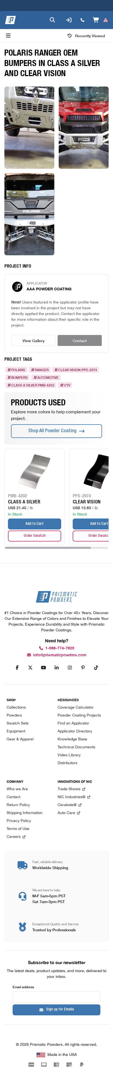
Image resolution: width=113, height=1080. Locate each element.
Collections (16, 708)
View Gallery (33, 340)
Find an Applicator (73, 723)
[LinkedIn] (56, 667)
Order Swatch (35, 536)
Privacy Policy (19, 821)
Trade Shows (69, 789)
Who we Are (17, 789)
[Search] (52, 20)
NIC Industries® (71, 797)
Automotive (48, 377)
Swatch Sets (18, 723)
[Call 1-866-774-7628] (82, 20)
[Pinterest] (82, 667)
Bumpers (19, 377)
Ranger (42, 370)
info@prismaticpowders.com (59, 655)
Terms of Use (18, 829)
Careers (14, 837)
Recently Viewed (90, 35)
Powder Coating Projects (79, 715)
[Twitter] (30, 667)
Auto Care (66, 813)
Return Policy (18, 805)
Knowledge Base (72, 739)
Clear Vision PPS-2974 (77, 370)
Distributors (67, 763)
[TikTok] (96, 667)
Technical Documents (76, 747)
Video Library (69, 755)
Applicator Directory (75, 731)
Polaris (18, 370)
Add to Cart (35, 524)
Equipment (16, 731)
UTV (67, 385)
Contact (80, 340)
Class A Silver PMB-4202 (32, 385)
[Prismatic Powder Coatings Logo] (10, 20)
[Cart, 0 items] (100, 20)
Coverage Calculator (76, 708)
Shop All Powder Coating (52, 431)
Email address (23, 986)
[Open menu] (8, 36)
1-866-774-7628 (59, 648)
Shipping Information (25, 813)
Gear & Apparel (20, 739)
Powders (14, 715)
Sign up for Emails (60, 1010)
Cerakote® (67, 805)
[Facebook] (17, 667)
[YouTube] (43, 667)
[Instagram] (69, 667)
